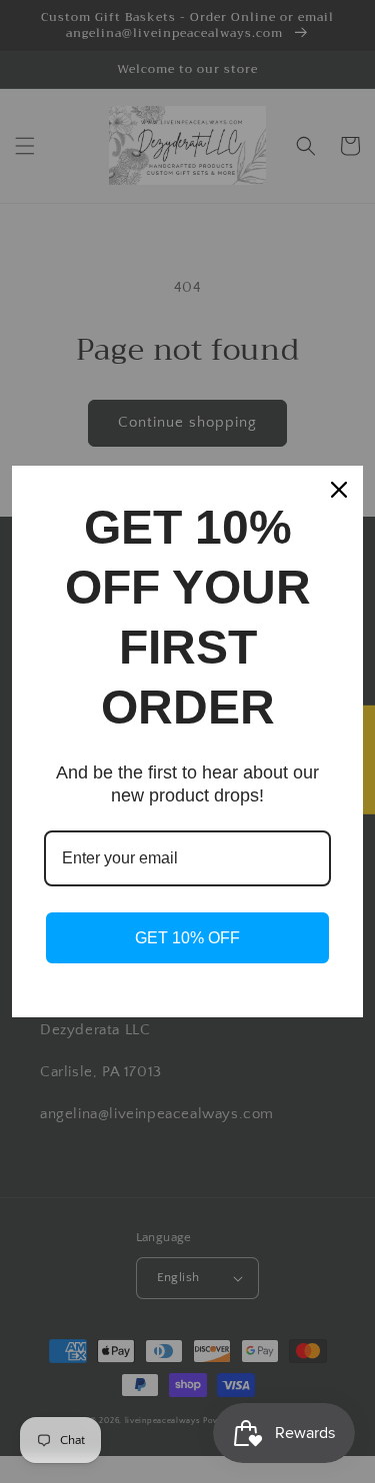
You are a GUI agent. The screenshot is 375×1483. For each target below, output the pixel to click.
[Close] (339, 490)
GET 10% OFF (187, 937)
